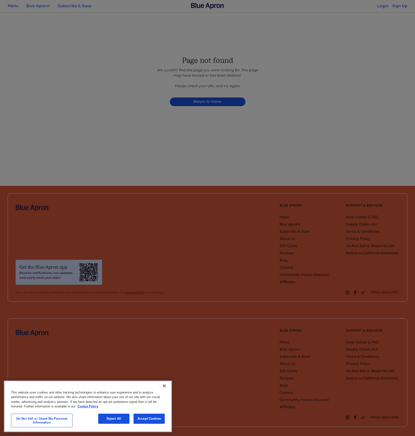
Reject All (114, 418)
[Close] (164, 386)
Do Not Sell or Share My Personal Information (41, 420)
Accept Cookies (149, 418)
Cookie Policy (88, 406)
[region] (88, 406)
